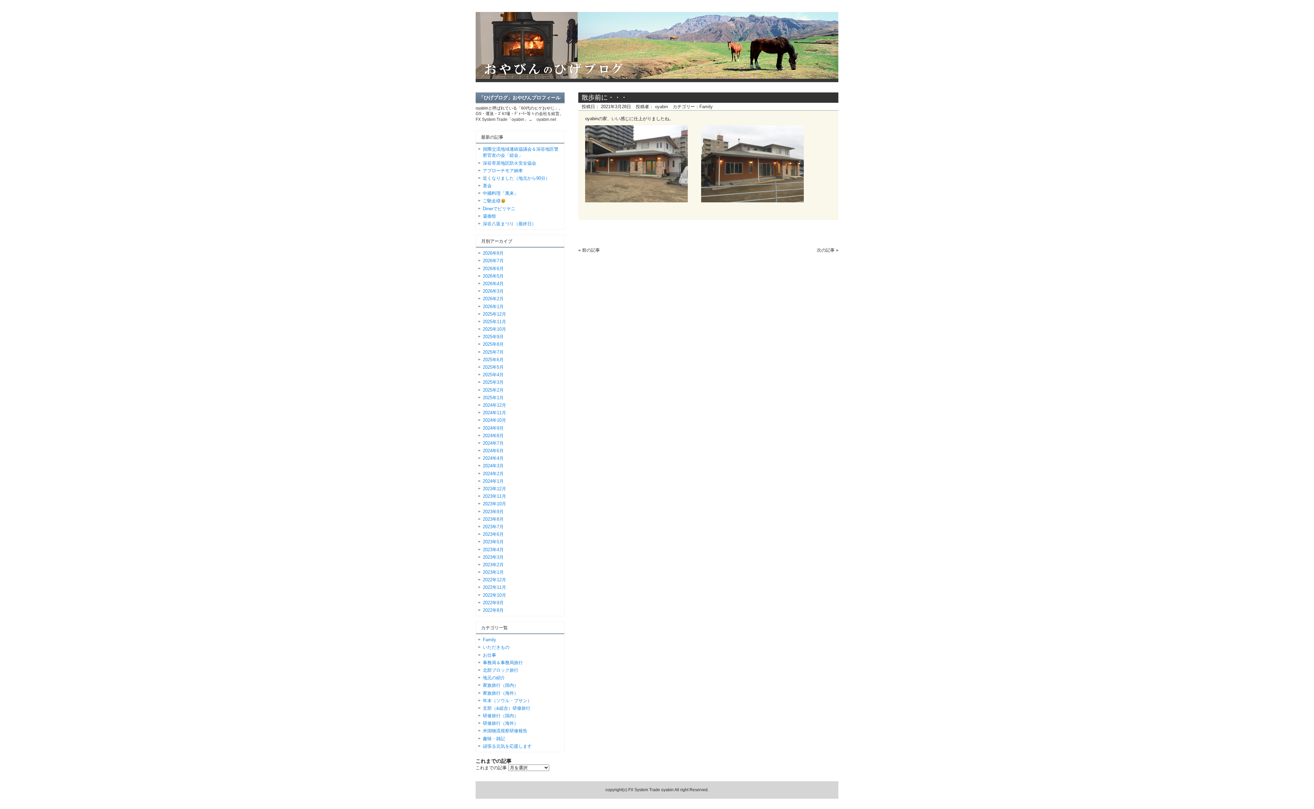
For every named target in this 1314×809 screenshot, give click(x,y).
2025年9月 (493, 336)
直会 (487, 185)
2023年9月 (493, 511)
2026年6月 (493, 268)
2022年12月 (494, 579)
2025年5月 (493, 367)
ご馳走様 (492, 200)
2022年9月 (493, 602)
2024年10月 (494, 420)
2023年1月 (493, 572)
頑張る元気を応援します (507, 746)
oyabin (661, 106)
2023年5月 (493, 541)
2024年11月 (494, 412)
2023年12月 (494, 488)
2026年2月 (493, 298)
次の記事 (826, 250)
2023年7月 (493, 526)
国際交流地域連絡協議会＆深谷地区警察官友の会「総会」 (520, 152)
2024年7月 (493, 443)
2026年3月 (493, 291)
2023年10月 (494, 503)
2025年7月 (493, 352)
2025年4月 (493, 374)
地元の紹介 (494, 677)
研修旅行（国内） (500, 715)
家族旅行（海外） (500, 693)
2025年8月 (493, 344)
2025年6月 (493, 359)
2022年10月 (494, 595)
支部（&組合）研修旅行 (506, 708)
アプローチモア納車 (503, 170)
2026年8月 (493, 253)
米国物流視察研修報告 (505, 730)
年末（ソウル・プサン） (507, 700)
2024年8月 (493, 435)
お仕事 (489, 655)
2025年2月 (493, 390)
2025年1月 (493, 397)
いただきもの (496, 647)
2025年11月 (494, 321)
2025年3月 (493, 382)
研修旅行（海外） (500, 723)
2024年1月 (493, 481)
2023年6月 (493, 534)
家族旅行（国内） (500, 685)
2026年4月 (493, 283)
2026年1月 (493, 306)
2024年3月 (493, 465)
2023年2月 (493, 564)
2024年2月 (493, 473)
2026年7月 (493, 260)
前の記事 (591, 250)
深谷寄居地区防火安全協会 (509, 163)
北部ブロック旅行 (500, 670)
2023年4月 (493, 549)
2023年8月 (493, 519)
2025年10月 (494, 329)
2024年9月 (493, 428)
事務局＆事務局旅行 (503, 662)
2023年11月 (494, 496)
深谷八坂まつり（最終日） (509, 223)
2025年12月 (494, 314)
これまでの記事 (491, 767)
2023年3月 (493, 557)
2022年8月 (493, 610)
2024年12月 (494, 405)
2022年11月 (494, 587)
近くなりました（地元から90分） (516, 178)
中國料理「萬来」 (500, 193)
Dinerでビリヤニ (499, 208)
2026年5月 (493, 276)
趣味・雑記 (494, 738)
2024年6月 (493, 450)
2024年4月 (493, 458)
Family (706, 106)
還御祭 (489, 216)
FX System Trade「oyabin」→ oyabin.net (516, 119)
